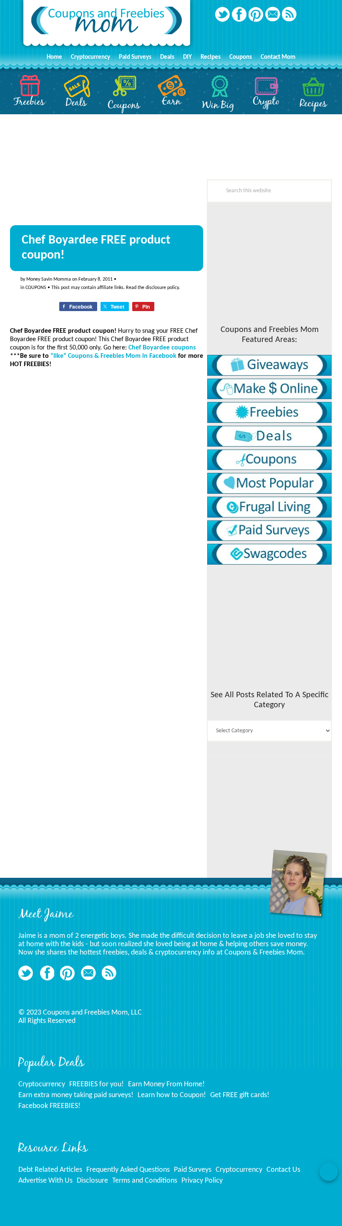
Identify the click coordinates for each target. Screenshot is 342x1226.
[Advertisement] (72, 632)
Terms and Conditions (144, 1181)
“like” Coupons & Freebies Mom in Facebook (113, 356)
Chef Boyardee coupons (162, 347)
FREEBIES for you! (96, 1084)
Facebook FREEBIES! (49, 1106)
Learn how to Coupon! (172, 1095)
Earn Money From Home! (166, 1084)
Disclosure (92, 1181)
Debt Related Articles (50, 1170)
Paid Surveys (192, 1170)
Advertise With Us (45, 1181)
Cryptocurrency (41, 1084)
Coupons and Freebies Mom (106, 25)
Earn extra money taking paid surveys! (75, 1095)
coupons (35, 287)
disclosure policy (162, 287)
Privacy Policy (202, 1181)
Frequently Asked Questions (128, 1170)
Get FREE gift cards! (239, 1095)
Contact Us (283, 1170)
